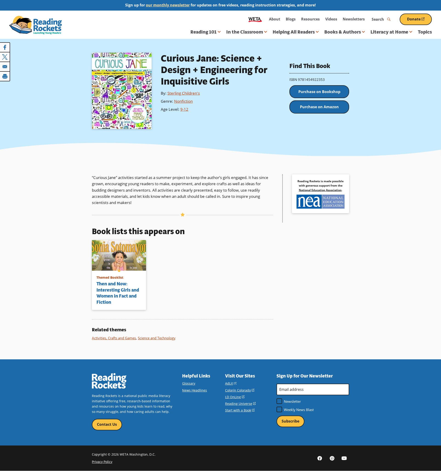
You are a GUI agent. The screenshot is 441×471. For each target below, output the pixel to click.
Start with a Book (239, 410)
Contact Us (107, 424)
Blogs (291, 19)
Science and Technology (156, 338)
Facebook (320, 458)
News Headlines (194, 390)
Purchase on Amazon (319, 106)
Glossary (188, 383)
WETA (255, 19)
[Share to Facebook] (5, 47)
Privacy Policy (102, 462)
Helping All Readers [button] (294, 32)
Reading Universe (240, 403)
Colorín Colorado (239, 390)
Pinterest (332, 458)
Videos (331, 19)
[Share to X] (5, 57)
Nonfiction (183, 101)
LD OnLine (234, 397)
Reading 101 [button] (203, 32)
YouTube (344, 458)
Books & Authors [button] (342, 32)
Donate (419, 21)
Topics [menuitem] (425, 32)
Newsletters (354, 19)
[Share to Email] (5, 67)
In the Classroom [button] (244, 32)
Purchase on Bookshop (319, 91)
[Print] (5, 76)
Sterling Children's (183, 93)
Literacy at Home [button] (389, 32)
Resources (310, 19)
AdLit (230, 383)
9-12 (184, 109)
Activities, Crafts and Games (114, 338)
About (274, 19)
